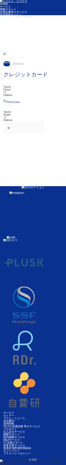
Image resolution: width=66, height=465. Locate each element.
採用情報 (5, 41)
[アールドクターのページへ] (24, 367)
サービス (5, 6)
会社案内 (5, 39)
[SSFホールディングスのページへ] (24, 325)
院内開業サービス (11, 14)
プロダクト (7, 20)
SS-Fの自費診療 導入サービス (21, 426)
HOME (4, 4)
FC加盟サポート (10, 25)
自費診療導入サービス (13, 12)
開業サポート (8, 9)
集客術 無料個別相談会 (14, 31)
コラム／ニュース (11, 36)
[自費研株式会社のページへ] (24, 410)
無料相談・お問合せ (17, 84)
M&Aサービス (8, 22)
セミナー (5, 33)
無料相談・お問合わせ (13, 44)
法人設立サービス (11, 17)
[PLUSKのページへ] (24, 282)
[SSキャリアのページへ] (10, 240)
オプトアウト (11, 450)
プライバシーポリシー (16, 453)
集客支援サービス (11, 28)
